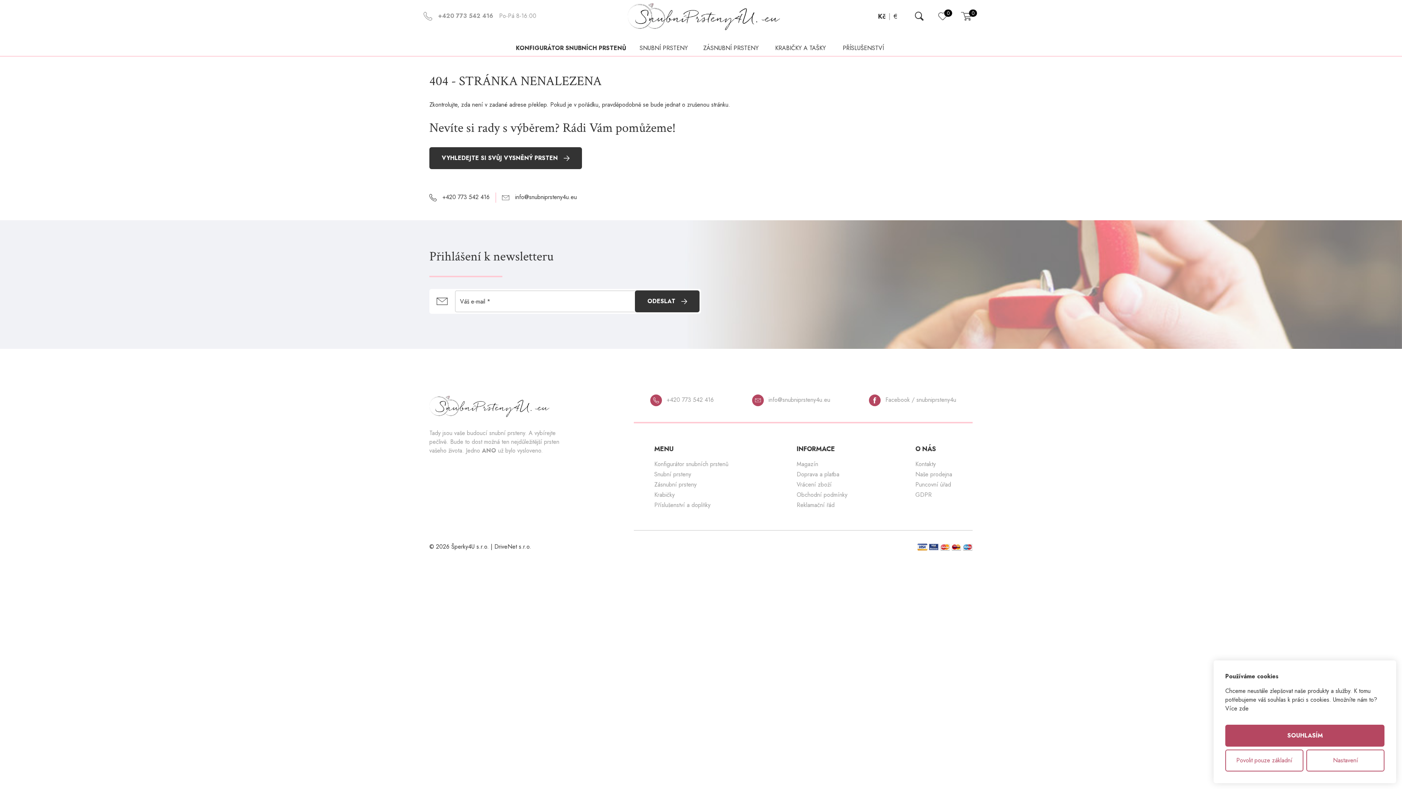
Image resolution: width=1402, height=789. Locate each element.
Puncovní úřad (933, 484)
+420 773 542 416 (689, 400)
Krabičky (664, 495)
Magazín (807, 464)
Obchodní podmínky (822, 495)
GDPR (923, 495)
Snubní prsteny (672, 474)
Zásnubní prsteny (675, 484)
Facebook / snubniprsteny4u (920, 400)
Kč (882, 16)
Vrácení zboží (814, 484)
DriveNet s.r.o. (512, 546)
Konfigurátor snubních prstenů (571, 48)
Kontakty (925, 464)
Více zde (1237, 708)
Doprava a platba (818, 474)
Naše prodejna (933, 474)
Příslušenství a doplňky (682, 505)
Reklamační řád (816, 505)
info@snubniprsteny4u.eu (798, 400)
